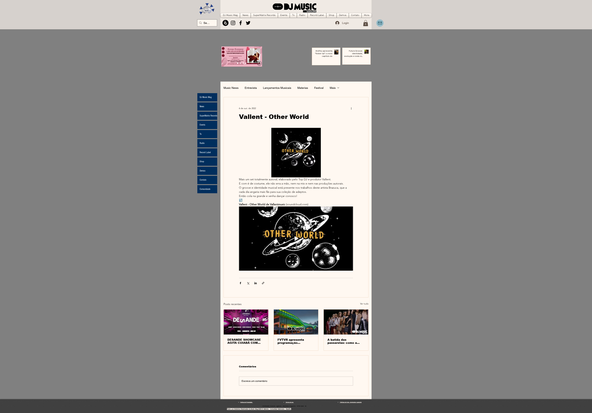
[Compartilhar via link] (263, 283)
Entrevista (251, 87)
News (202, 106)
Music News (231, 87)
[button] (365, 23)
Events (202, 124)
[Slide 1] (240, 63)
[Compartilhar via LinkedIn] (255, 283)
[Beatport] (225, 23)
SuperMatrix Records (208, 115)
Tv (200, 134)
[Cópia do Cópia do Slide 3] (237, 63)
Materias (302, 87)
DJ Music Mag (206, 97)
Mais (333, 87)
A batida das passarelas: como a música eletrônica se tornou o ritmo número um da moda (344, 341)
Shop (202, 161)
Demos (202, 170)
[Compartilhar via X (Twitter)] (248, 283)
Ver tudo (364, 303)
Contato (203, 179)
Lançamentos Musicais (277, 87)
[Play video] (296, 238)
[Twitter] (248, 23)
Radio (202, 143)
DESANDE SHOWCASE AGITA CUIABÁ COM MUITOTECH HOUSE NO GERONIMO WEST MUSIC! (245, 341)
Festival (319, 87)
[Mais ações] (351, 108)
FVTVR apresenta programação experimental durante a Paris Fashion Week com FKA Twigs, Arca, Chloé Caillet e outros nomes (295, 341)
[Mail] (380, 23)
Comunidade (205, 189)
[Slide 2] (243, 63)
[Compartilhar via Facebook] (240, 283)
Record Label (205, 152)
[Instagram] (233, 23)
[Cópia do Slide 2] (246, 63)
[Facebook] (241, 23)
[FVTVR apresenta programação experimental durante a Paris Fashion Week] (296, 322)
